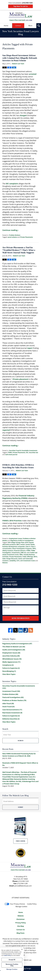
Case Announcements (12, 710)
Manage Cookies (21, 906)
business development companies (13, 546)
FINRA (10, 452)
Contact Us (20, 930)
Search (20, 740)
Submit (20, 807)
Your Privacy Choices (17, 904)
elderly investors (7, 550)
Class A (27, 546)
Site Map (20, 926)
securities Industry (11, 656)
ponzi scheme (12, 237)
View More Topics (8, 674)
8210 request (29, 542)
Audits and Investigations (13, 650)
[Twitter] (15, 630)
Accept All (12, 959)
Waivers (5, 563)
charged (23, 115)
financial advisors (20, 550)
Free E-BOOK (20, 841)
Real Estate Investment (12, 713)
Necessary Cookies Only (12, 964)
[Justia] (25, 630)
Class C (33, 546)
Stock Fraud (8, 706)
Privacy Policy (20, 923)
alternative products (9, 544)
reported (6, 430)
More (30, 26)
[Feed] (30, 630)
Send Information (20, 618)
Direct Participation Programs (22, 548)
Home (6, 26)
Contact (18, 26)
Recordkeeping (9, 671)
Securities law (33, 452)
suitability (12, 561)
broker (22, 544)
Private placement (21, 379)
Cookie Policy (32, 904)
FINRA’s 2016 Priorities (12, 520)
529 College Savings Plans (16, 542)
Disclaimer (20, 919)
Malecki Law (27, 960)
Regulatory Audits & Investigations (21, 540)
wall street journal (11, 454)
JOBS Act (23, 552)
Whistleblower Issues (11, 659)
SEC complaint (12, 183)
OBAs (21, 554)
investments (16, 552)
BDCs (18, 544)
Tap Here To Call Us (20, 6)
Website (21, 916)
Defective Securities (10, 719)
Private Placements (26, 237)
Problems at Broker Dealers (14, 700)
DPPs (34, 548)
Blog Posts (20, 933)
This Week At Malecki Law (13, 647)
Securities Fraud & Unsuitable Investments (23, 450)
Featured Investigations (13, 697)
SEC (27, 452)
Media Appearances (11, 662)
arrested (32, 74)
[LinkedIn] (20, 630)
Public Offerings (28, 556)
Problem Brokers (14, 235)
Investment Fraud (11, 691)
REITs (35, 556)
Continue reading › (10, 230)
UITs (17, 561)
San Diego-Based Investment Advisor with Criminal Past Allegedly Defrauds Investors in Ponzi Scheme (19, 58)
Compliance (8, 665)
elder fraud (8, 703)
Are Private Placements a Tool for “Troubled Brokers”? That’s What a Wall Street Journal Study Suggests (18, 250)
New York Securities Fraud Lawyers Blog (20, 16)
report (30, 348)
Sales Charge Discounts (10, 558)
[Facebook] (10, 630)
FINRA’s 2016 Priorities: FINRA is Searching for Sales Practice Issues (18, 466)
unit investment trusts (27, 561)
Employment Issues (15, 538)
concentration (7, 548)
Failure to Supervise (11, 668)
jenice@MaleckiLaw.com (23, 886)
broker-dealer (30, 544)
